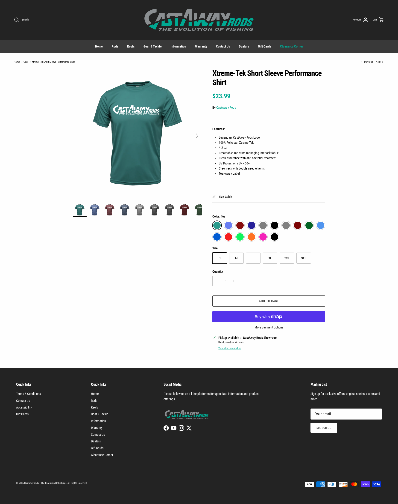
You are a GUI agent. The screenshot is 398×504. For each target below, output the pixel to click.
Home (99, 46)
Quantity (217, 271)
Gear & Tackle (152, 46)
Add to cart (269, 301)
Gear (25, 61)
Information (178, 46)
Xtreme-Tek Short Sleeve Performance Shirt (53, 61)
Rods (115, 46)
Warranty (201, 46)
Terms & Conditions (28, 394)
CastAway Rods (226, 107)
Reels (131, 46)
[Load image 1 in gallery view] (137, 133)
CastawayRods (31, 483)
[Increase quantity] (235, 281)
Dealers (244, 46)
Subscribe (323, 427)
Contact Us (223, 46)
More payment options (269, 327)
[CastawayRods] (199, 20)
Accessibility (24, 407)
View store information (229, 348)
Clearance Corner (291, 46)
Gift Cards (264, 46)
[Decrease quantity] (217, 281)
